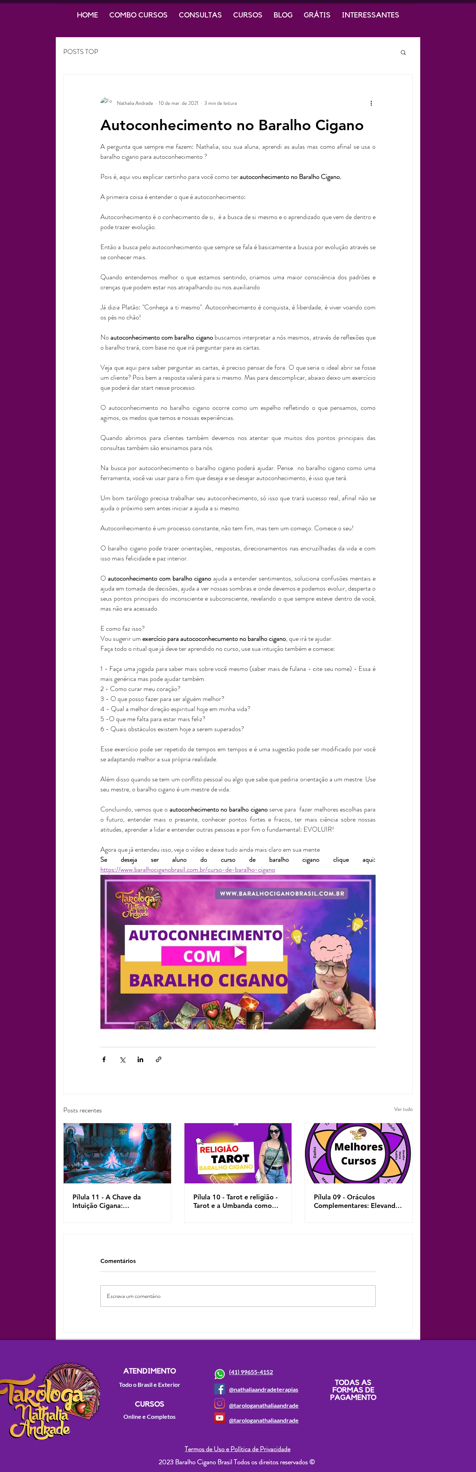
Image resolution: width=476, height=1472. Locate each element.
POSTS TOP (80, 52)
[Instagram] (219, 1403)
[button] (403, 52)
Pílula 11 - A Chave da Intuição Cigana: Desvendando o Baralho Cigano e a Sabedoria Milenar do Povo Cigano (110, 1201)
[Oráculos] (358, 1153)
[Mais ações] (371, 103)
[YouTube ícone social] (219, 1417)
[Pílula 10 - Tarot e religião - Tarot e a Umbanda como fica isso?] (238, 1153)
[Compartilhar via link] (158, 1059)
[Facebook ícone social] (219, 1388)
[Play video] (238, 952)
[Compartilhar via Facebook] (103, 1059)
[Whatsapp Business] (219, 1374)
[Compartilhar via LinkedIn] (140, 1059)
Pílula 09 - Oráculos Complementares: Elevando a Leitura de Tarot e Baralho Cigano (357, 1201)
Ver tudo (403, 1109)
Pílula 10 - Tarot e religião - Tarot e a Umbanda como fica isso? (235, 1201)
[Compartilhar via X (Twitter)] (122, 1059)
